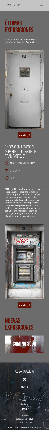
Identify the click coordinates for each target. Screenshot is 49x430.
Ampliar (23, 135)
